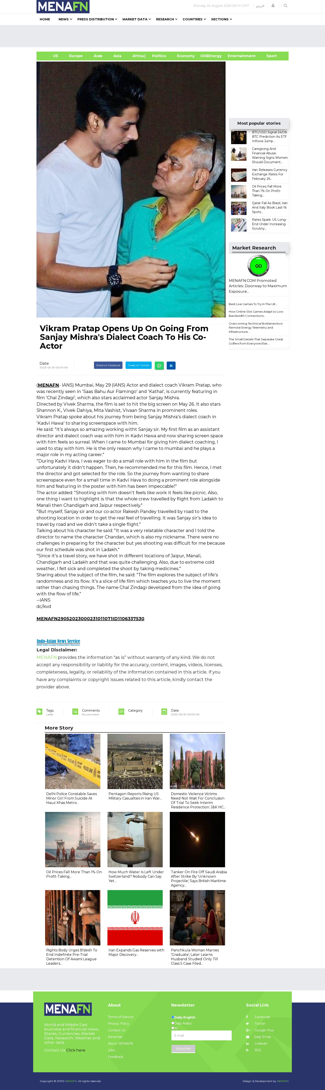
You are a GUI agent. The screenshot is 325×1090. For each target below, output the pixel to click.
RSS (257, 1050)
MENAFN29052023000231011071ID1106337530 (90, 618)
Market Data (134, 19)
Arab (98, 56)
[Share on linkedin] (171, 366)
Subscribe (183, 1049)
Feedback (115, 1057)
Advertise (115, 1037)
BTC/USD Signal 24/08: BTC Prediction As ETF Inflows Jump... (270, 136)
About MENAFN (120, 1043)
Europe (76, 56)
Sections (220, 19)
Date (44, 363)
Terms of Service (121, 1017)
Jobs (111, 1050)
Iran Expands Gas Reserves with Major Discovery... (136, 952)
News (64, 19)
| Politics (158, 56)
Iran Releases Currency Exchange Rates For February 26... (269, 174)
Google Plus (263, 1030)
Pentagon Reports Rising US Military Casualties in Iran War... (135, 796)
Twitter (260, 1024)
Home (45, 19)
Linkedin (261, 1043)
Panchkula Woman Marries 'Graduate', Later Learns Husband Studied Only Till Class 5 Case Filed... (195, 957)
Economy (186, 56)
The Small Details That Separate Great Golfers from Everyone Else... (256, 341)
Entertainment (235, 56)
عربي (260, 5)
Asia (117, 56)
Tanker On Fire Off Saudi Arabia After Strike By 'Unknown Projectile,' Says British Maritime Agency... (199, 878)
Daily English (184, 1017)
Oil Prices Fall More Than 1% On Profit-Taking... (266, 190)
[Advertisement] (164, 36)
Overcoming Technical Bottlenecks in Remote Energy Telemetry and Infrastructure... (256, 327)
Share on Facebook (108, 365)
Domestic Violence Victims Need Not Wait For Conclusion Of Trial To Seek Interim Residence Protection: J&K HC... (198, 800)
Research (165, 19)
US (50, 56)
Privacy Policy (118, 1024)
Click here (75, 1050)
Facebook (262, 1017)
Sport (269, 56)
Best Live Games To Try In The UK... (253, 304)
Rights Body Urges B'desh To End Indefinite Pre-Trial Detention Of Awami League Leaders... (71, 957)
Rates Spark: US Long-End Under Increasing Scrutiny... (269, 224)
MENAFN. (71, 1081)
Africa (137, 56)
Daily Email (262, 1037)
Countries (193, 19)
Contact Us (116, 1030)
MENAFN (48, 385)
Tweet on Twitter (138, 365)
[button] (273, 5)
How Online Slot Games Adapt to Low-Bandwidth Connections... (256, 314)
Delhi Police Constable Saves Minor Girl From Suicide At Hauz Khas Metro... (71, 798)
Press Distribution (95, 19)
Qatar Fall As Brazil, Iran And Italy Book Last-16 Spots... (270, 207)
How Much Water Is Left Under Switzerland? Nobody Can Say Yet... (136, 876)
